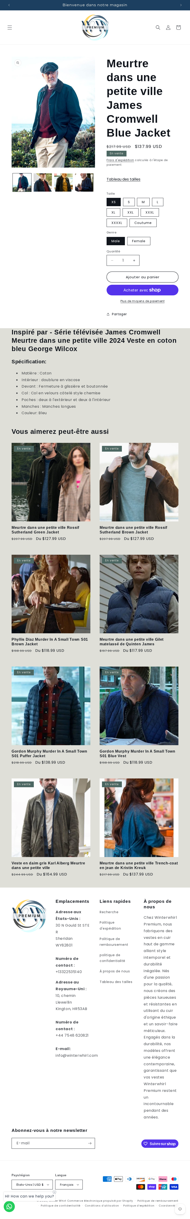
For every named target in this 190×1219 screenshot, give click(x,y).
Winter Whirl (57, 1201)
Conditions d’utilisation (102, 1205)
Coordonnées (168, 1205)
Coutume (143, 223)
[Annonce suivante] (181, 5)
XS (113, 202)
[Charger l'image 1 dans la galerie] (22, 182)
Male (115, 241)
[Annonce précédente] (9, 5)
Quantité (113, 251)
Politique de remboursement (114, 942)
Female (139, 241)
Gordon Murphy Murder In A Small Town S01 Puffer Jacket (49, 753)
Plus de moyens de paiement (142, 301)
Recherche (109, 912)
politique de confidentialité (112, 958)
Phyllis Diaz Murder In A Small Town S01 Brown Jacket (50, 641)
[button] (10, 27)
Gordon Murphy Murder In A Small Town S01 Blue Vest (137, 753)
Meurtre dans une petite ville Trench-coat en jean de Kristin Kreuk (139, 865)
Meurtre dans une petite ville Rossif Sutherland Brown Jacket (133, 530)
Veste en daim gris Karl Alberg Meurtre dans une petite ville (48, 865)
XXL (130, 212)
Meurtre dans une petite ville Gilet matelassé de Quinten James (132, 641)
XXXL (150, 212)
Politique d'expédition (110, 925)
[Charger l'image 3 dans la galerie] (63, 182)
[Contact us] (9, 1206)
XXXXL (116, 223)
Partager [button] (119, 314)
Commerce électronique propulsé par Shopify (100, 1201)
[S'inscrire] (90, 1143)
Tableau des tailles (123, 179)
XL (113, 212)
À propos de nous (115, 971)
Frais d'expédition (120, 160)
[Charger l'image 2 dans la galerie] (43, 182)
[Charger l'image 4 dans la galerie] (84, 182)
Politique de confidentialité (60, 1205)
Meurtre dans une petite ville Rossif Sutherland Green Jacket (45, 530)
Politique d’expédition (138, 1205)
